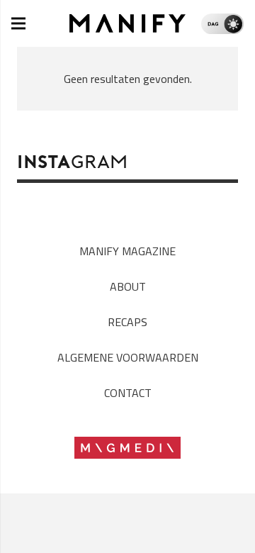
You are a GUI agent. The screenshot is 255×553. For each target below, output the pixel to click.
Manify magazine (127, 250)
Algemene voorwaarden (127, 357)
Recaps (127, 321)
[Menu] (18, 23)
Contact (128, 392)
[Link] (127, 23)
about (128, 286)
